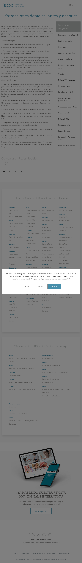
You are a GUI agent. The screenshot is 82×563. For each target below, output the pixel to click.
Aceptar (54, 286)
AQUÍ (50, 276)
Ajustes (27, 286)
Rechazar (41, 286)
